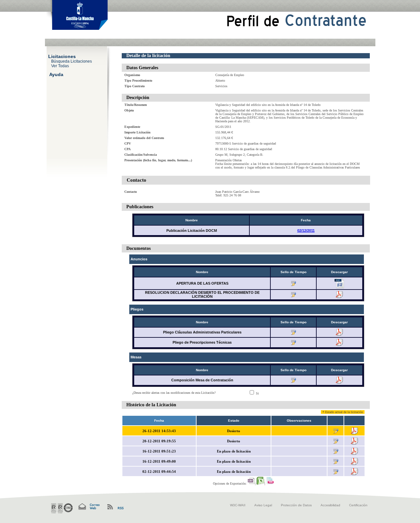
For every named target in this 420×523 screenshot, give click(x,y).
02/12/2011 (306, 230)
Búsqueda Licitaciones (71, 61)
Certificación (358, 505)
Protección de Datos (296, 505)
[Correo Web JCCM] (88, 506)
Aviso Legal (263, 505)
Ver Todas (60, 65)
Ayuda (56, 74)
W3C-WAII (237, 505)
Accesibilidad (330, 505)
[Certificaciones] (62, 508)
